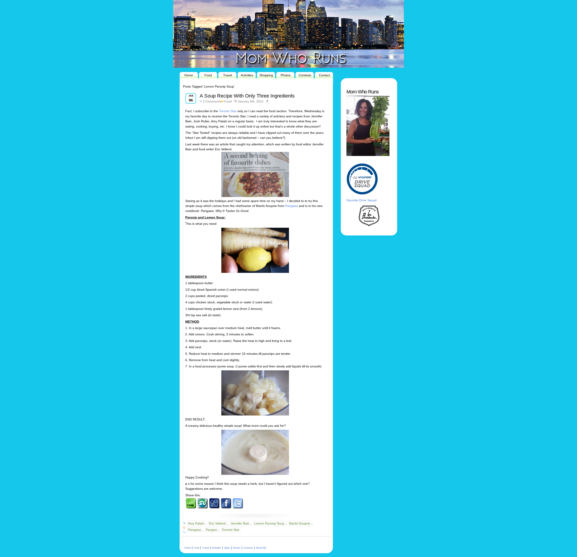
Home (188, 75)
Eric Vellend (217, 523)
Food (208, 75)
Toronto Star (227, 111)
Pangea (211, 529)
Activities (247, 75)
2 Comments (212, 101)
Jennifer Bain (240, 523)
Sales (227, 547)
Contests (305, 75)
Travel (227, 75)
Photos (286, 75)
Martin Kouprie (299, 523)
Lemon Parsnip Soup (269, 523)
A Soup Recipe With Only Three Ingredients (247, 96)
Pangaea (291, 206)
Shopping (266, 75)
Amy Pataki (196, 523)
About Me (261, 547)
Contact (324, 75)
